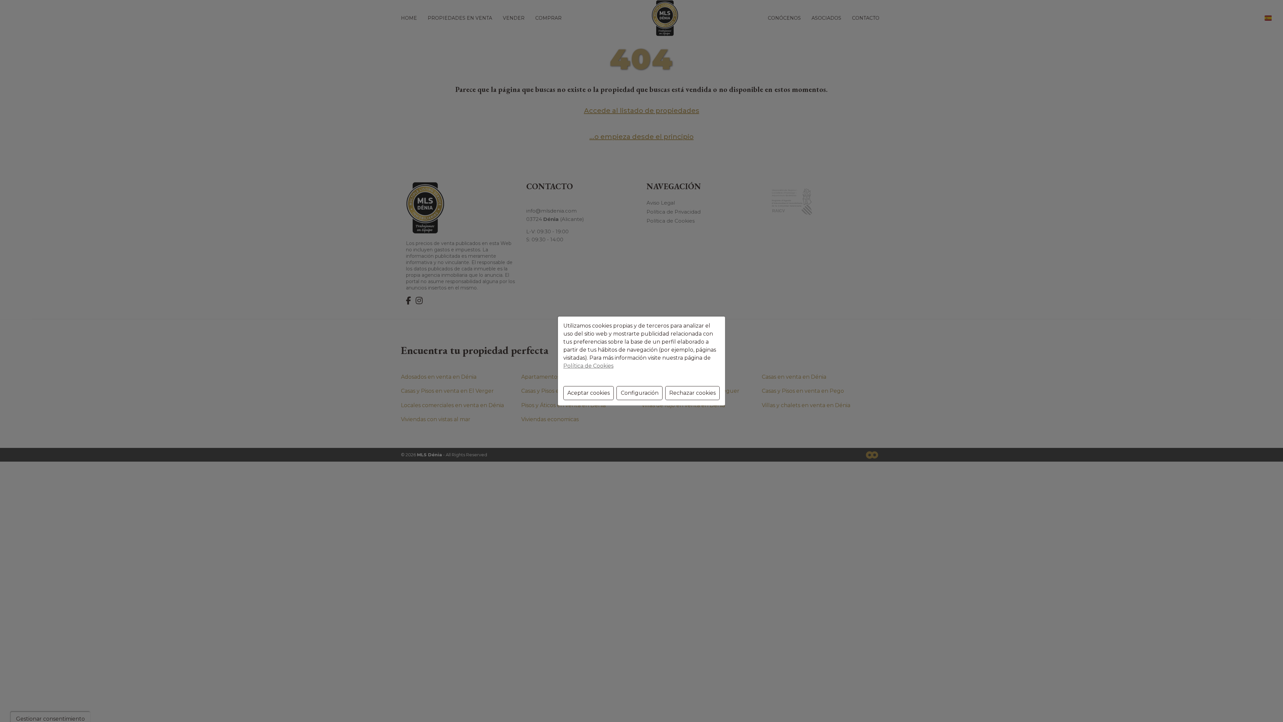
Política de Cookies (588, 366)
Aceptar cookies (588, 393)
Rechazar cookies (692, 393)
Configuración (640, 393)
